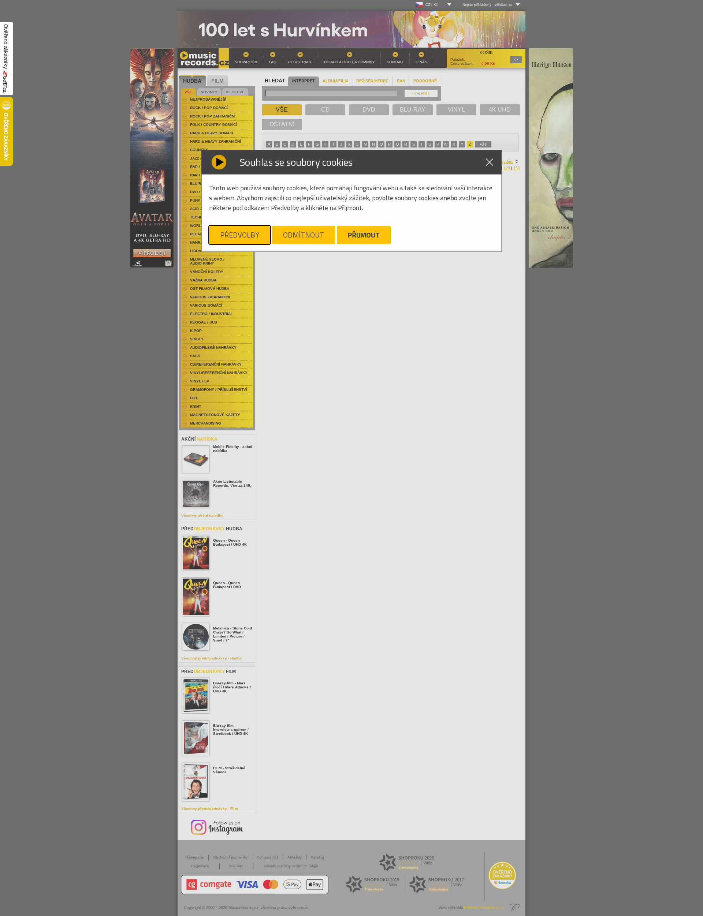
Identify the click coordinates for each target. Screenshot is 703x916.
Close (489, 162)
